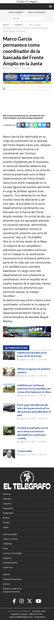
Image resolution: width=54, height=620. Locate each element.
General (6, 494)
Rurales (6, 522)
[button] (49, 6)
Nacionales (8, 508)
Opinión (6, 574)
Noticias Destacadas (12, 579)
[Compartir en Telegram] (40, 125)
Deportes (7, 503)
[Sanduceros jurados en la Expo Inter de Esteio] (9, 355)
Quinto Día (8, 567)
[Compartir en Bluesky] (44, 125)
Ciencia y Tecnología (12, 553)
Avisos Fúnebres (16, 12)
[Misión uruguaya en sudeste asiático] (9, 371)
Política (6, 517)
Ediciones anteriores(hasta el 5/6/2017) (12, 590)
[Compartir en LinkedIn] (27, 125)
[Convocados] (9, 453)
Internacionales (10, 534)
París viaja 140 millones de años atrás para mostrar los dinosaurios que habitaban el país (34, 410)
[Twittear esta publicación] (23, 125)
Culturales (7, 543)
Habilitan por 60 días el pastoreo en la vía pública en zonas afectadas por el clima (34, 389)
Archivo (6, 584)
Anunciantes (40, 617)
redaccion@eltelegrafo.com (21, 617)
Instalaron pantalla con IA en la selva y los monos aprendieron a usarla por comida (32, 433)
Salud (5, 527)
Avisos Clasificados (36, 12)
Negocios (7, 558)
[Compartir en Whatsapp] (35, 125)
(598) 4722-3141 (35, 614)
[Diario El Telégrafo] (27, 1)
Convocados (24, 451)
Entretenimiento (10, 562)
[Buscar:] (27, 18)
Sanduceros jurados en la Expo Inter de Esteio (32, 354)
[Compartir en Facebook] (18, 125)
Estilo (5, 548)
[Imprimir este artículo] (31, 125)
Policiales (7, 498)
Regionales (8, 513)
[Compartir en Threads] (48, 125)
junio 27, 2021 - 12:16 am (18, 68)
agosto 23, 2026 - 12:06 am (33, 359)
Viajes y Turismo (10, 539)
